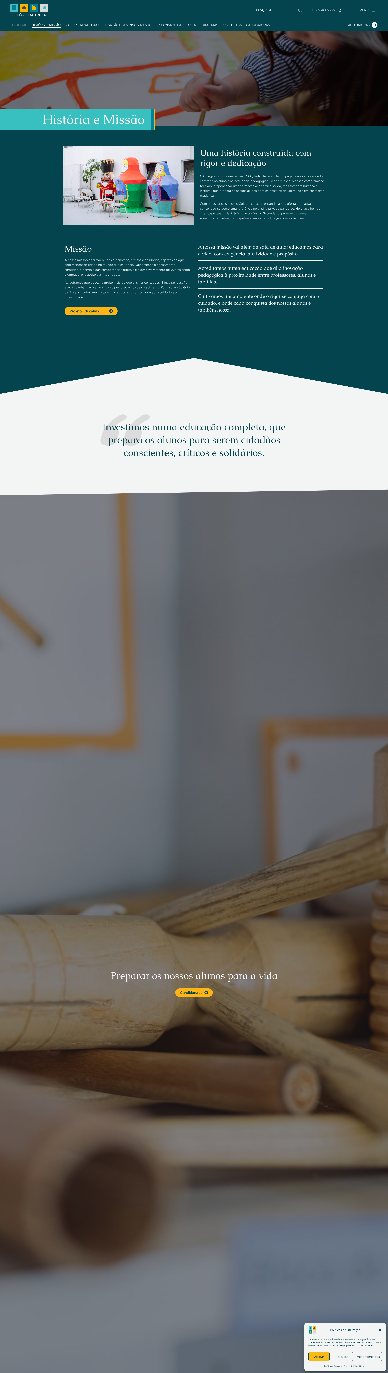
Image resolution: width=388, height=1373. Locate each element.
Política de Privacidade (354, 1366)
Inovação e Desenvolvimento (127, 25)
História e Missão (46, 25)
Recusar (342, 1357)
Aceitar (319, 1357)
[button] (380, 1330)
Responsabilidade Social (176, 25)
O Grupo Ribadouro (82, 25)
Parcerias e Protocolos (221, 25)
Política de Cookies (333, 1366)
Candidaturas (258, 25)
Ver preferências (368, 1357)
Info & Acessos (323, 10)
